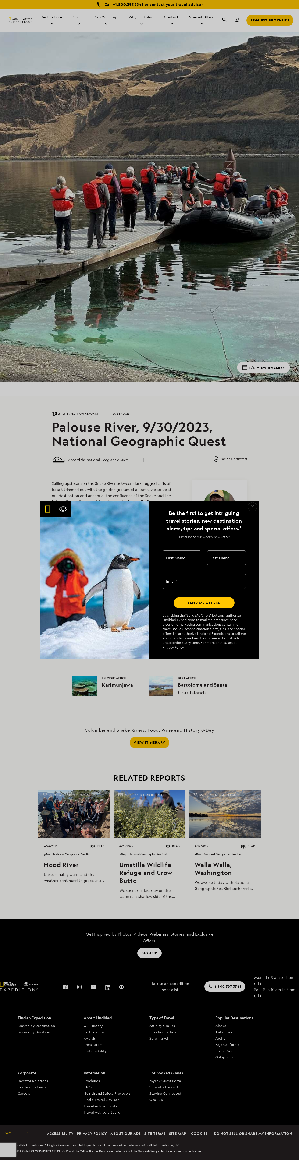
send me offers (204, 602)
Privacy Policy (173, 647)
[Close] (252, 506)
